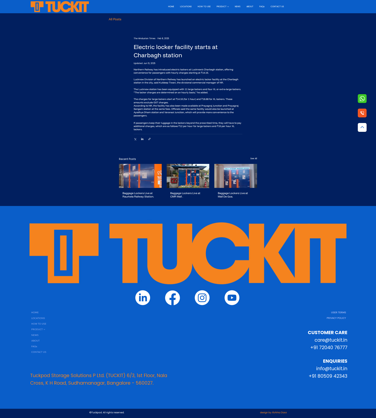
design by (273, 412)
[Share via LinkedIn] (142, 139)
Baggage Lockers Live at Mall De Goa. (233, 194)
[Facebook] (172, 297)
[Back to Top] (362, 127)
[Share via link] (149, 139)
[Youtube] (232, 297)
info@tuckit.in (331, 368)
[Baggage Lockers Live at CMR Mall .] (188, 176)
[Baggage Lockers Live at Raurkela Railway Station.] (140, 176)
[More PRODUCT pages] (228, 6)
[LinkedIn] (142, 297)
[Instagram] (202, 297)
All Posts (115, 19)
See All (253, 158)
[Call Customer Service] (362, 98)
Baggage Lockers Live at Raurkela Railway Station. (138, 194)
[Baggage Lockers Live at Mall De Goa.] (235, 176)
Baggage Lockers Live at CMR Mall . (185, 194)
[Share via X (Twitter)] (135, 139)
